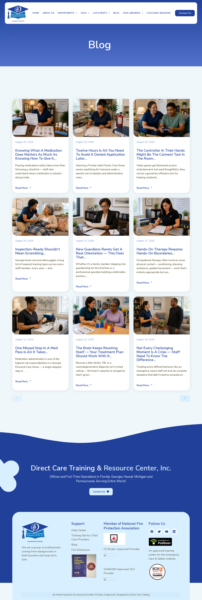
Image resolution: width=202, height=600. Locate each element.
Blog (116, 13)
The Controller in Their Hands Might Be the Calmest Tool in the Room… (160, 154)
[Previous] (17, 398)
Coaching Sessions (159, 13)
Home (35, 13)
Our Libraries (131, 13)
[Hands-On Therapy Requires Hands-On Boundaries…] (162, 217)
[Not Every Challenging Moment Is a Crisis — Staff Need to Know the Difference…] (162, 315)
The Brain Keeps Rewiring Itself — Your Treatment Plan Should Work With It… (99, 352)
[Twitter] (159, 531)
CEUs (83, 13)
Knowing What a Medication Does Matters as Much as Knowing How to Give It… (38, 154)
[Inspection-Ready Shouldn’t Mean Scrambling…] (40, 217)
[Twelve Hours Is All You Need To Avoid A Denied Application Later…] (101, 118)
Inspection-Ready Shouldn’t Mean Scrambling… (37, 251)
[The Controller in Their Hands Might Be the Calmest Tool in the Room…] (162, 118)
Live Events (100, 13)
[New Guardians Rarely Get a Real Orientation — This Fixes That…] (101, 217)
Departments (66, 13)
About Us (48, 13)
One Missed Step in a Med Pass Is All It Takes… (36, 350)
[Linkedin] (174, 531)
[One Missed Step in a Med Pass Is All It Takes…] (40, 315)
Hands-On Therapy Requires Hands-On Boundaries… (159, 251)
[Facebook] (152, 531)
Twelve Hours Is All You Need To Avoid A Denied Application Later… (100, 154)
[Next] (185, 398)
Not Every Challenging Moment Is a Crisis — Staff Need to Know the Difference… (158, 354)
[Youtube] (166, 531)
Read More (21, 188)
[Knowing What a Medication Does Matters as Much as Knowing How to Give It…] (40, 118)
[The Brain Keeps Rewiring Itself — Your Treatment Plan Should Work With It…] (101, 315)
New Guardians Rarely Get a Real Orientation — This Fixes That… (100, 253)
